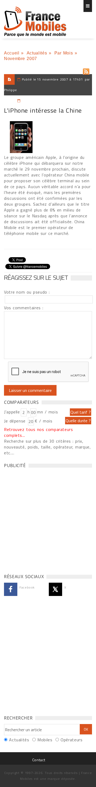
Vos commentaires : (23, 308)
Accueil (11, 53)
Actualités (37, 53)
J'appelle (12, 412)
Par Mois (63, 53)
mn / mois (47, 412)
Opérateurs (71, 740)
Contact (38, 760)
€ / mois (43, 421)
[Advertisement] (48, 519)
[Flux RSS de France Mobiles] (86, 70)
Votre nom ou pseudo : (27, 292)
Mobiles (44, 740)
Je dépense (15, 421)
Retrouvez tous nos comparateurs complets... (38, 432)
